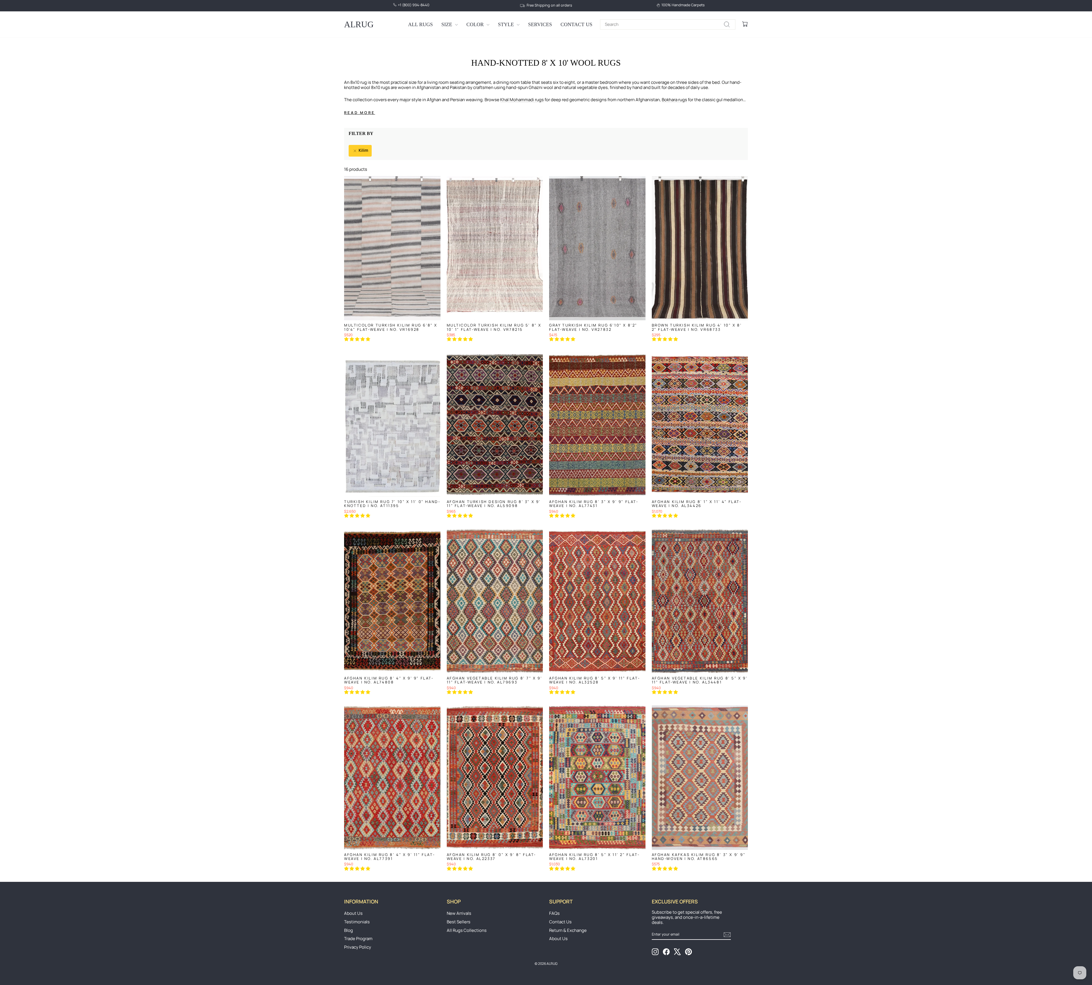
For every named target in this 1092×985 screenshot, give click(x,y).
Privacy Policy (357, 947)
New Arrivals (459, 913)
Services (540, 24)
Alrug (359, 24)
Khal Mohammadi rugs (522, 100)
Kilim (363, 150)
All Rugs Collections (467, 930)
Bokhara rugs (674, 100)
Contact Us (576, 24)
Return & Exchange (568, 930)
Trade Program (358, 939)
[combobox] (667, 24)
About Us (353, 913)
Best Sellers (458, 922)
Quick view (392, 314)
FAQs (554, 913)
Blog (348, 930)
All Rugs (420, 24)
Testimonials (357, 922)
